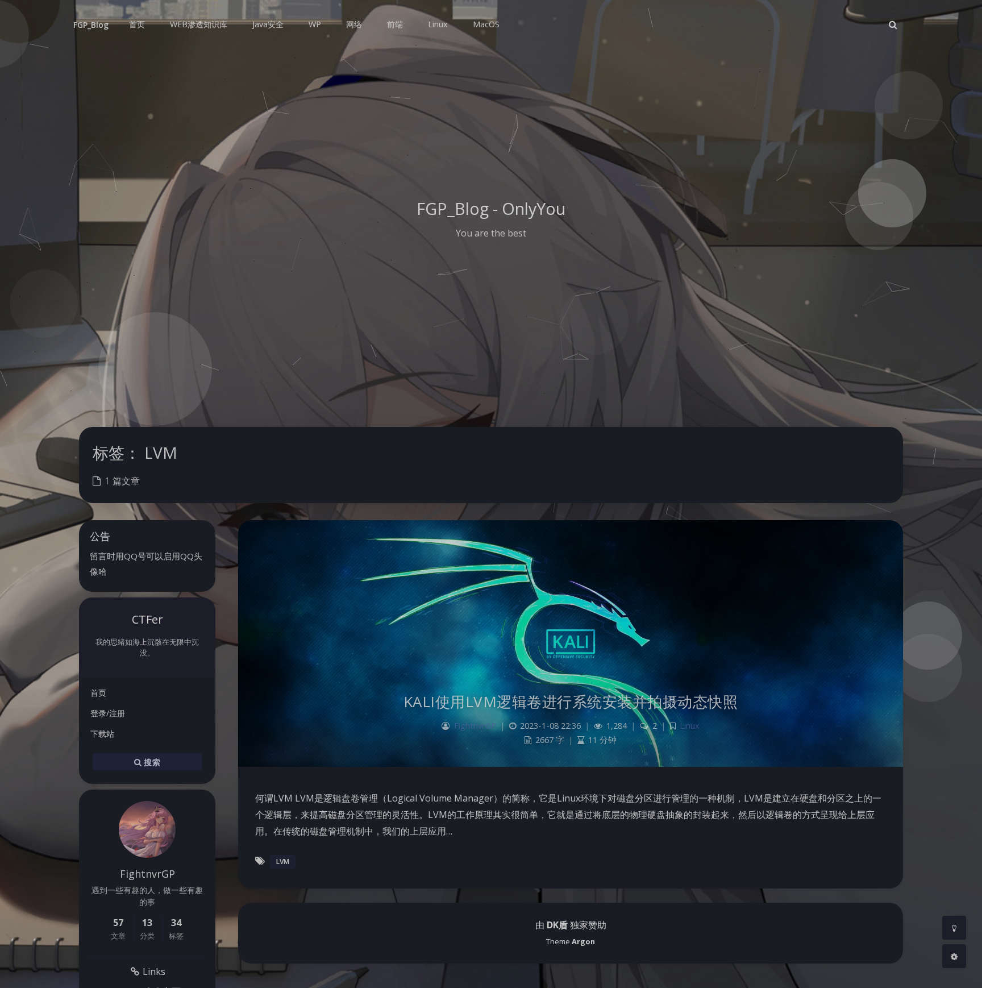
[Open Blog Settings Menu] (954, 956)
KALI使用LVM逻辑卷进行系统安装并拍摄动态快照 (570, 701)
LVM (282, 861)
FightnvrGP (475, 725)
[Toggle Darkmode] (954, 928)
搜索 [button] (151, 761)
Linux (690, 725)
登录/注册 (107, 713)
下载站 (102, 733)
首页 (98, 692)
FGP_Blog (91, 24)
